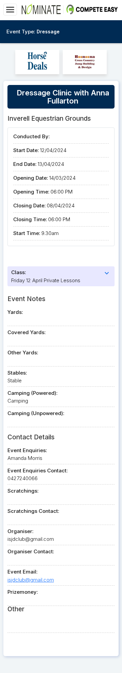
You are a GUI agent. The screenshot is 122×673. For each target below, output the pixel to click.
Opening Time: (31, 191)
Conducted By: (31, 136)
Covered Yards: (26, 332)
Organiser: (20, 531)
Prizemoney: (22, 592)
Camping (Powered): (32, 393)
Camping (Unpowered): (35, 413)
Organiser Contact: (30, 551)
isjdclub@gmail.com (30, 579)
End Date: (25, 164)
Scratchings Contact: (33, 511)
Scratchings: (23, 491)
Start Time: (26, 233)
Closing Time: (30, 219)
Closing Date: (29, 205)
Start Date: (26, 150)
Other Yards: (22, 352)
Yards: (15, 312)
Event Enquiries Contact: (37, 470)
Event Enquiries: (27, 450)
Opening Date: (30, 178)
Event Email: (22, 571)
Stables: (17, 373)
